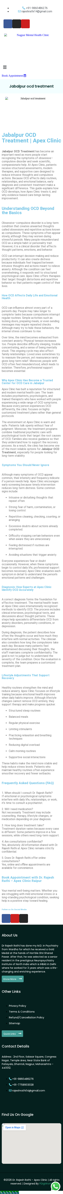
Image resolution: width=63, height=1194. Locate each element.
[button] (31, 67)
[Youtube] (14, 918)
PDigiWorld (45, 1183)
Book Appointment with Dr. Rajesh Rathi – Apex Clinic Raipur (28, 879)
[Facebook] (6, 918)
